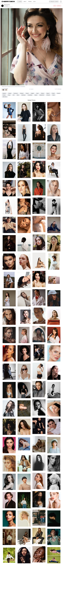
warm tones (5, 96)
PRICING (30, 1)
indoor (37, 93)
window (42, 93)
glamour (48, 93)
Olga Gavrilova (7, 4)
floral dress (16, 93)
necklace (21, 93)
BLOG (34, 1)
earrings (9, 93)
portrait (53, 93)
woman (27, 93)
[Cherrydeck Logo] (8, 1)
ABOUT (25, 1)
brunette (4, 93)
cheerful (58, 93)
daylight (32, 93)
